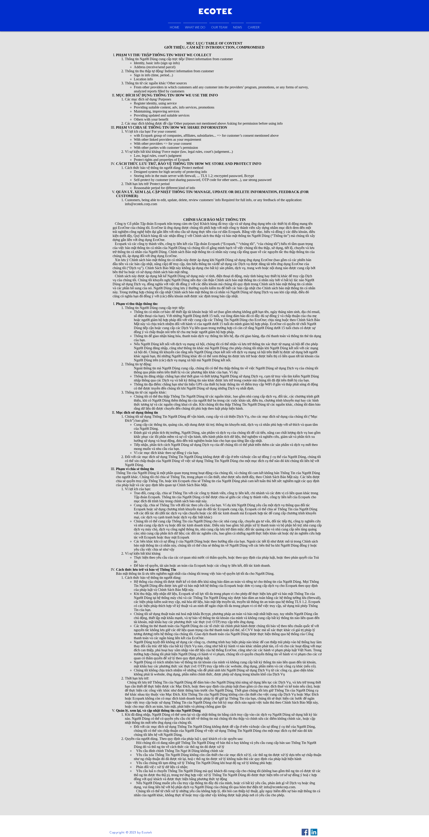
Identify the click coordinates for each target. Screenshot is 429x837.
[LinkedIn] (314, 832)
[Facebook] (305, 832)
